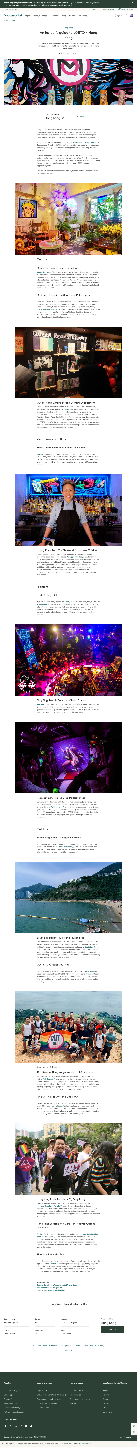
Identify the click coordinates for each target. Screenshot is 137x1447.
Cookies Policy (84, 1444)
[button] (134, 1444)
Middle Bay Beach (65, 847)
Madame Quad (49, 309)
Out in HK (88, 971)
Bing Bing (41, 704)
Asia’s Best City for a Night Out (49, 1287)
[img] (132, 2)
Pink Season (48, 1079)
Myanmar (127, 1437)
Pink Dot (60, 1106)
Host (67, 602)
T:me (39, 454)
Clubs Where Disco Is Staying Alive (51, 1290)
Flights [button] (28, 16)
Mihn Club (43, 604)
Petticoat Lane (57, 807)
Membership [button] (82, 16)
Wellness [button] (55, 16)
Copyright (7, 1437)
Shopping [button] (45, 16)
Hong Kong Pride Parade (50, 1206)
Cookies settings (43, 1407)
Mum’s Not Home (44, 272)
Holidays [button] (36, 16)
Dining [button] (63, 16)
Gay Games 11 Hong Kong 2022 (85, 142)
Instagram (64, 409)
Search (94, 9)
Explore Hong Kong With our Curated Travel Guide (57, 1285)
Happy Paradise (75, 557)
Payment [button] (72, 16)
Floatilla (53, 1263)
